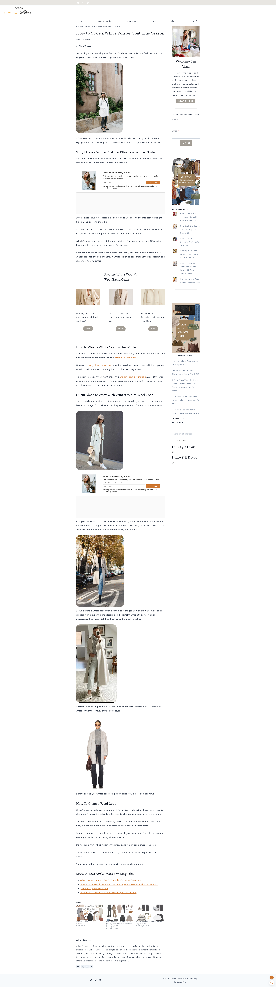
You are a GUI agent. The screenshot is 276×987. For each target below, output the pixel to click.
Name (175, 119)
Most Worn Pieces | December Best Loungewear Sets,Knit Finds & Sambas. (119, 884)
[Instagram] (88, 3)
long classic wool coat (100, 365)
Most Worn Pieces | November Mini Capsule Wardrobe (108, 892)
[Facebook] (78, 3)
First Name (177, 422)
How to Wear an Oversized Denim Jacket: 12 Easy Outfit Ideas (185, 400)
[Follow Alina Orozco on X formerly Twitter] (83, 966)
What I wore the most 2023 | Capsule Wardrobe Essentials (110, 880)
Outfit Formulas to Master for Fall (149, 922)
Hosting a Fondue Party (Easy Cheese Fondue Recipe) (189, 254)
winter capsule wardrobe (133, 377)
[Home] (77, 26)
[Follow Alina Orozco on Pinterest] (91, 966)
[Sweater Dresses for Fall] (90, 912)
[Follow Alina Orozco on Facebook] (78, 966)
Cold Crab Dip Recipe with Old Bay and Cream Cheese (190, 229)
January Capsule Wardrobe (94, 888)
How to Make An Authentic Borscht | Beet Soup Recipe (189, 217)
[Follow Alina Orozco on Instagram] (87, 966)
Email (175, 131)
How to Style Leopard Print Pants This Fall (189, 242)
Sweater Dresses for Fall (85, 922)
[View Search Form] (198, 2)
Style (81, 21)
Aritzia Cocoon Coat (125, 357)
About (173, 21)
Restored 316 (180, 982)
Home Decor (131, 21)
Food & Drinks (104, 21)
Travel (194, 21)
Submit (185, 143)
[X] (83, 3)
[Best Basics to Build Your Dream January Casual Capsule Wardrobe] (120, 912)
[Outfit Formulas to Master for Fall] (150, 912)
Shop (154, 21)
